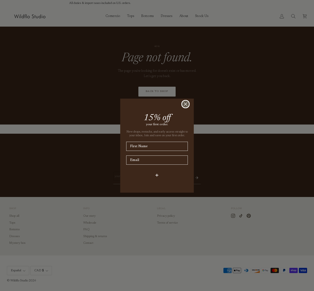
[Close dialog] (185, 104)
